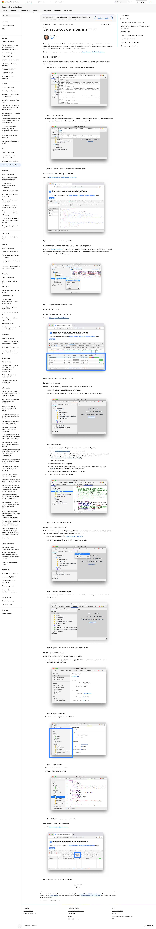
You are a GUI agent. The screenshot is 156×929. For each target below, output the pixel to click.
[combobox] (122, 1)
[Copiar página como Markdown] (94, 29)
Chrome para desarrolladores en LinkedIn (122, 916)
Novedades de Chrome (60, 2)
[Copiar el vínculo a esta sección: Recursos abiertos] (61, 57)
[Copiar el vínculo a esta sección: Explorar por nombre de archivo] (68, 527)
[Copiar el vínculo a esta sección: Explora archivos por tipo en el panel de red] (70, 824)
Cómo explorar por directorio (74, 536)
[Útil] (109, 24)
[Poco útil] (111, 24)
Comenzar (13, 10)
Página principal (47, 24)
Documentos (28, 2)
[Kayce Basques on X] (51, 38)
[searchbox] (11, 15)
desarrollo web (86, 52)
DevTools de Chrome (98, 52)
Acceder (151, 2)
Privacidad (34, 925)
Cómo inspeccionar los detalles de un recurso (62, 177)
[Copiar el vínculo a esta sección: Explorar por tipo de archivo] (65, 653)
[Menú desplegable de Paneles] (39, 10)
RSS (113, 919)
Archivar (70, 916)
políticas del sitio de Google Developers (90, 895)
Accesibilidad (57, 10)
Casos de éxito (42, 2)
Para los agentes (68, 10)
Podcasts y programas (73, 919)
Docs (4, 7)
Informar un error (28, 911)
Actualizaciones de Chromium (76, 911)
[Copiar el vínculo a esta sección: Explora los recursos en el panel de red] (73, 314)
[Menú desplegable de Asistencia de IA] (30, 10)
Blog (50, 2)
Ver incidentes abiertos (30, 913)
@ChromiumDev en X (117, 911)
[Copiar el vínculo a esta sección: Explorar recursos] (60, 310)
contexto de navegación (62, 451)
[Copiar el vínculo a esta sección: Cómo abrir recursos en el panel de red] (74, 174)
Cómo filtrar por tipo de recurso (58, 827)
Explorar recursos (56, 249)
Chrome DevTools (15, 7)
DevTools (4, 10)
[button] (10, 29)
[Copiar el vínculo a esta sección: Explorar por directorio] (62, 383)
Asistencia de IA (23, 10)
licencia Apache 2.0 (54, 895)
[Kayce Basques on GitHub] (53, 38)
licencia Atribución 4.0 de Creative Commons (90, 894)
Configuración (47, 10)
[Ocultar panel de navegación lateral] (19, 926)
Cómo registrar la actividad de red (59, 318)
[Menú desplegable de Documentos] (34, 2)
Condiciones (27, 925)
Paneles (35, 10)
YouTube (114, 913)
